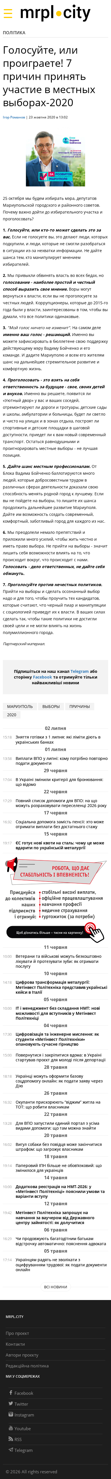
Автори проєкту (22, 1355)
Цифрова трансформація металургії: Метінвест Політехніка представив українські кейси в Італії (61, 987)
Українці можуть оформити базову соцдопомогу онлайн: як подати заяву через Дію (59, 1081)
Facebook (42, 677)
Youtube (23, 1428)
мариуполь (20, 706)
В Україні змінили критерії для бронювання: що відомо (59, 782)
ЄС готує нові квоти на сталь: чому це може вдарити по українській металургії (60, 845)
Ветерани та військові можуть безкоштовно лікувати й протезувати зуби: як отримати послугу (58, 961)
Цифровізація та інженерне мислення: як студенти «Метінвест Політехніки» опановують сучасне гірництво (57, 1039)
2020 (11, 714)
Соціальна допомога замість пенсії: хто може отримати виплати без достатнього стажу (60, 824)
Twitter (21, 1404)
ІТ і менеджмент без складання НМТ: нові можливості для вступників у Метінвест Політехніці (58, 1013)
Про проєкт (17, 1333)
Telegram (80, 671)
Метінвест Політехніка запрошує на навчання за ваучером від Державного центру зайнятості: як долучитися (55, 1217)
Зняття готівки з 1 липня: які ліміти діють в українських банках (58, 739)
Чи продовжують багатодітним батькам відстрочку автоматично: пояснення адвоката (61, 1241)
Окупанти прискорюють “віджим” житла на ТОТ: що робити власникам (58, 1104)
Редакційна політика (27, 1366)
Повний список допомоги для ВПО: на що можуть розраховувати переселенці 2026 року (61, 803)
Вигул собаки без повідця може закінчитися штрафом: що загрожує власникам (59, 1147)
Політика (14, 32)
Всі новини (55, 1286)
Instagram (24, 1415)
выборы (51, 706)
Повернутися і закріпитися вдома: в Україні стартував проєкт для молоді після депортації (61, 1057)
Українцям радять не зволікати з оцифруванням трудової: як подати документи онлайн (61, 1264)
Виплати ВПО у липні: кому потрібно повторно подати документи (62, 761)
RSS (18, 1439)
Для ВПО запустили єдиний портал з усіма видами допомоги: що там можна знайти (57, 1125)
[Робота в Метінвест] (55, 899)
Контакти (15, 1344)
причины (79, 706)
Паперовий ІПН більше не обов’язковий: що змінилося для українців (59, 1168)
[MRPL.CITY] (55, 13)
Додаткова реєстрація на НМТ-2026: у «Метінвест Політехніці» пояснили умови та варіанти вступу (60, 1191)
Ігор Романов (14, 117)
